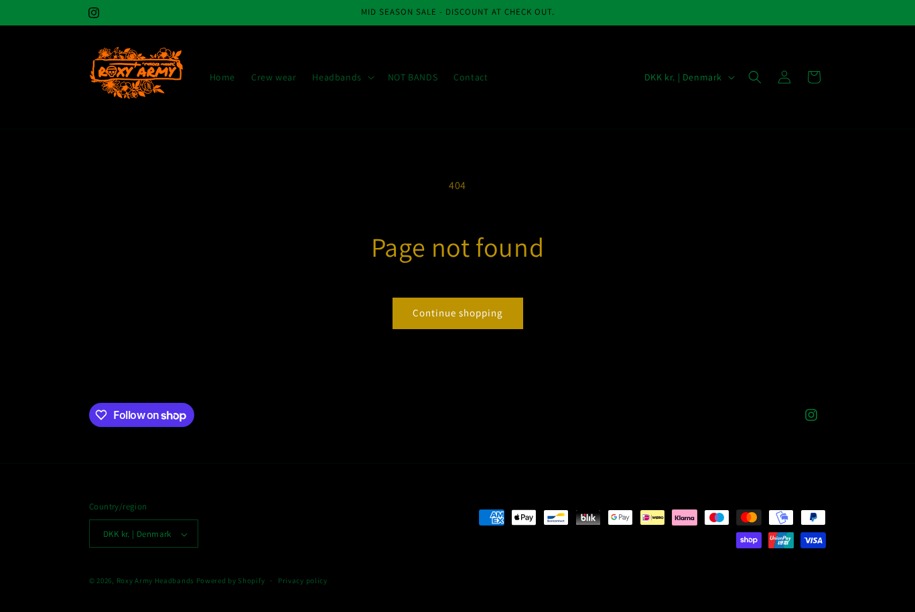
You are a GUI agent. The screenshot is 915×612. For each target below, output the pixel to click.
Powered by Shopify (230, 581)
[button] (341, 77)
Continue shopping (458, 312)
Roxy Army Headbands (155, 581)
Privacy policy (303, 580)
